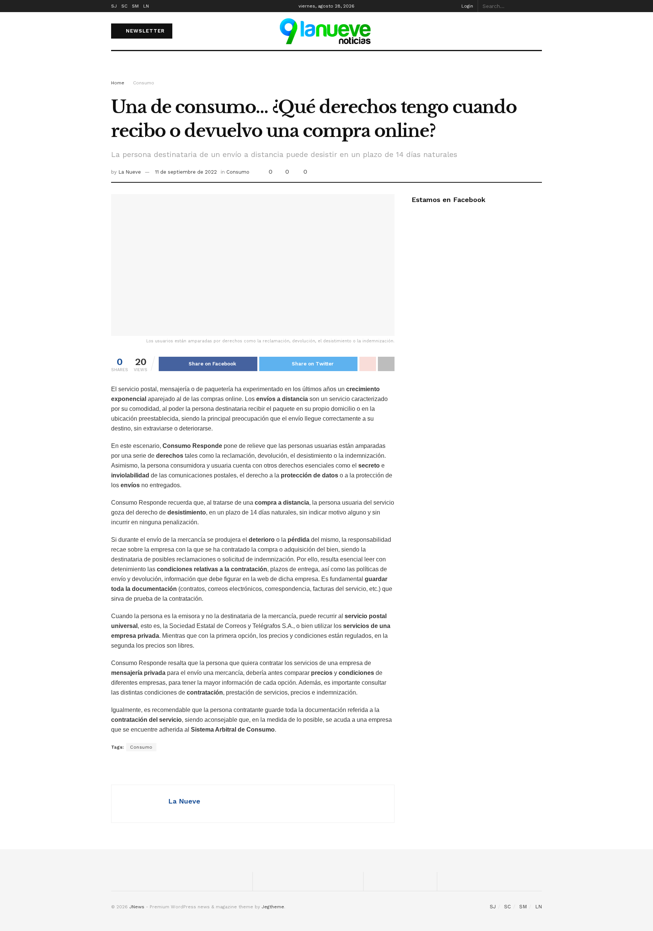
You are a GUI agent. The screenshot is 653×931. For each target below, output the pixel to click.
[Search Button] (537, 6)
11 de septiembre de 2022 (186, 172)
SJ (114, 6)
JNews (136, 906)
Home (117, 82)
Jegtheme (273, 906)
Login (466, 6)
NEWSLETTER (144, 31)
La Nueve (129, 172)
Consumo (143, 82)
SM (135, 6)
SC (124, 6)
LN (146, 6)
